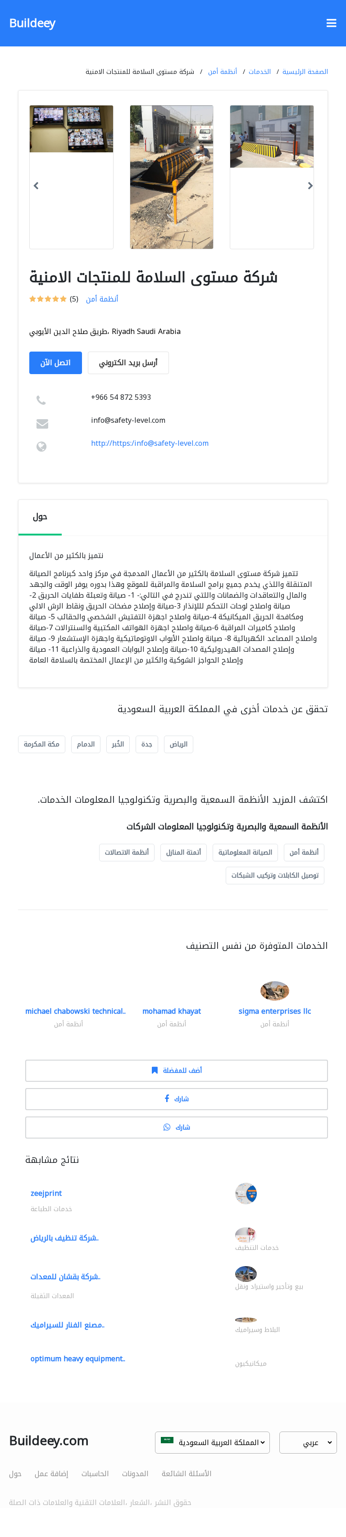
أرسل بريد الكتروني (128, 363)
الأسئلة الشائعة (187, 1474)
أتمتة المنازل (183, 852)
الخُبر (118, 744)
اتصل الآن (56, 363)
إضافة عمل (51, 1474)
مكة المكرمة (41, 744)
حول (15, 1474)
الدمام (86, 744)
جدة (146, 744)
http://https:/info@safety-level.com (150, 443)
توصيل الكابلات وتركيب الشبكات (275, 875)
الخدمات (260, 72)
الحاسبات (95, 1474)
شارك (181, 1099)
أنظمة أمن (222, 72)
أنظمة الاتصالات (127, 852)
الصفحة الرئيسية (305, 72)
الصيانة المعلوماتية (245, 852)
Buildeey (32, 23)
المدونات (135, 1474)
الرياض (178, 744)
